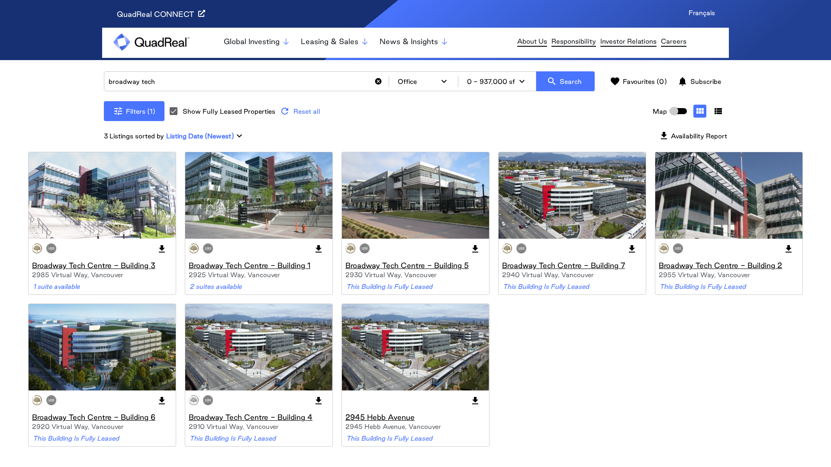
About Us (532, 41)
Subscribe (699, 81)
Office (423, 81)
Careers (673, 41)
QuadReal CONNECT (156, 14)
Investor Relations (628, 41)
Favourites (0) (638, 81)
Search (564, 81)
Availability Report (693, 136)
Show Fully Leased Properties (229, 111)
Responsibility (573, 41)
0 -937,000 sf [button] (497, 81)
